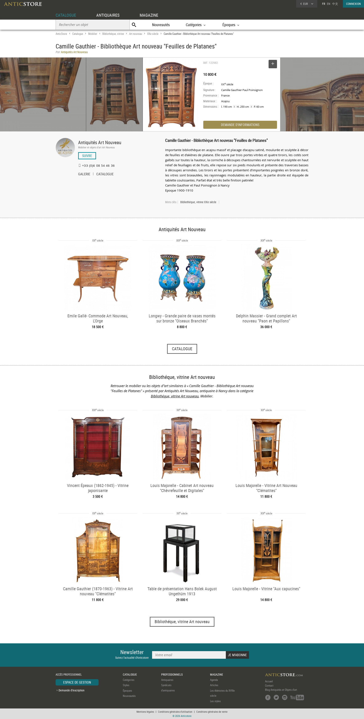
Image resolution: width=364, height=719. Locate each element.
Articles (214, 685)
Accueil (269, 681)
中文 (335, 4)
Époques (127, 690)
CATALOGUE (66, 15)
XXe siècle (152, 34)
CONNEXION (353, 4)
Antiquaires (167, 680)
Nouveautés (161, 24)
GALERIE (84, 174)
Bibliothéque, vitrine (113, 34)
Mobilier (92, 34)
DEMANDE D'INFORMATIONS (240, 124)
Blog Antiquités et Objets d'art (281, 690)
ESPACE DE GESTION (77, 682)
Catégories (128, 680)
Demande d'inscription (71, 690)
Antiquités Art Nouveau (99, 142)
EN (328, 4)
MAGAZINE (149, 15)
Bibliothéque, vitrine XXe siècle (198, 202)
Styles (126, 685)
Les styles (215, 701)
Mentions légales (145, 711)
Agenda (214, 680)
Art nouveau (135, 34)
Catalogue (77, 34)
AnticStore (61, 34)
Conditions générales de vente (212, 711)
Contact (269, 685)
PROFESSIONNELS (172, 674)
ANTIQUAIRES (107, 15)
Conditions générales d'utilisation (175, 711)
